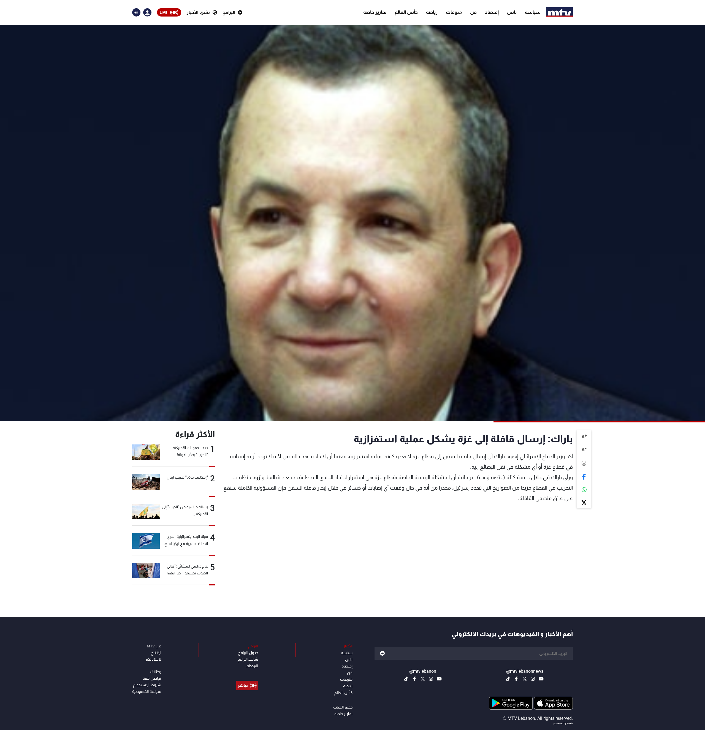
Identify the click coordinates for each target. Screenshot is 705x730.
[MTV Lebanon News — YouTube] (541, 679)
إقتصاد (492, 12)
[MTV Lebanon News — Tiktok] (508, 679)
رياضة (432, 12)
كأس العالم (406, 12)
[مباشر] (247, 673)
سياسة (533, 12)
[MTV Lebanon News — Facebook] (516, 679)
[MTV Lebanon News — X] (524, 679)
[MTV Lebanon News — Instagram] (533, 679)
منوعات (454, 12)
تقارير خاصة (374, 12)
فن (473, 12)
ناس (512, 12)
